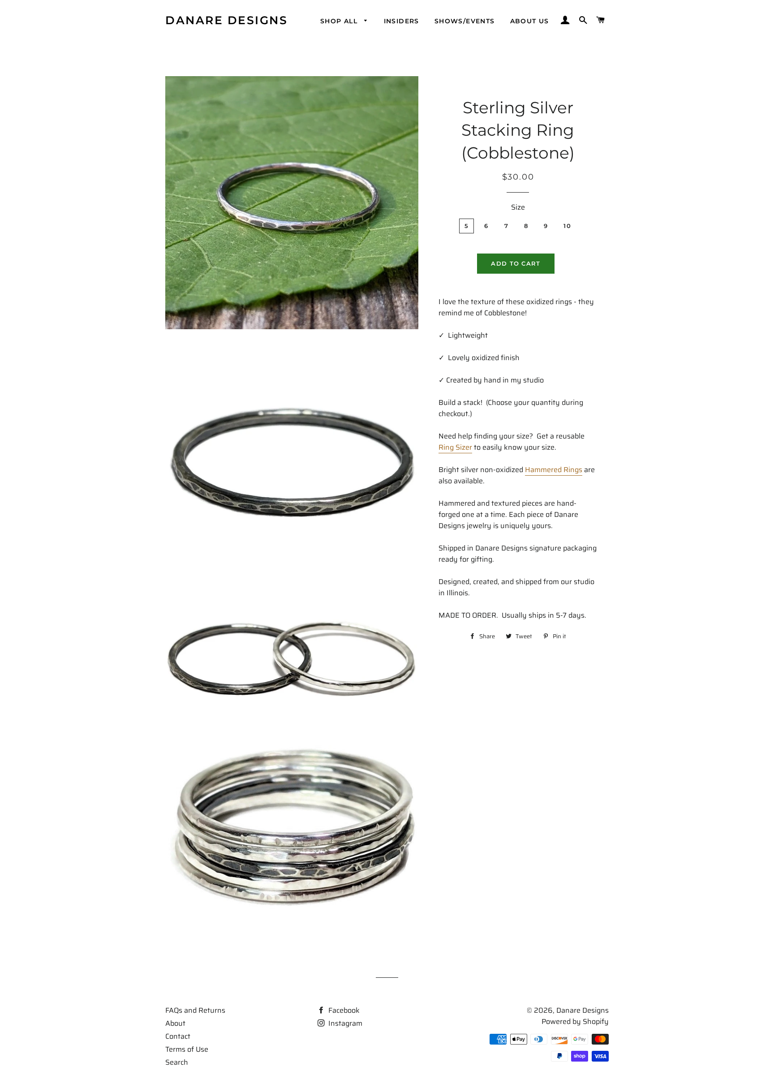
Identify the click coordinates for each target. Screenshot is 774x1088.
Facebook (343, 1010)
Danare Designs (226, 20)
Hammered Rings (553, 469)
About (175, 1023)
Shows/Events (464, 21)
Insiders (401, 21)
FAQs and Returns (195, 1010)
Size (518, 207)
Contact (177, 1036)
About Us (529, 21)
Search (176, 1062)
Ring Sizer (455, 447)
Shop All (340, 21)
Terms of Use (186, 1049)
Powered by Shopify (575, 1021)
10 (567, 225)
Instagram (344, 1023)
